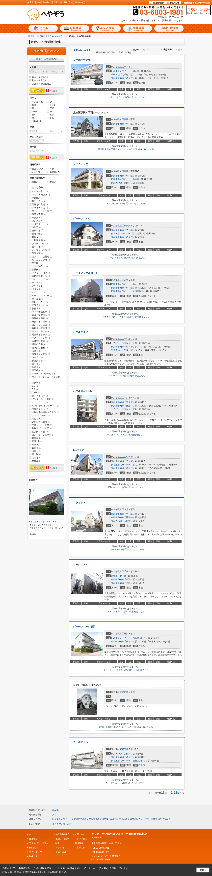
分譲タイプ (39, 230)
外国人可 (37, 253)
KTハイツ (78, 449)
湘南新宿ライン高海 (161, 819)
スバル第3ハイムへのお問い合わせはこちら (126, 434)
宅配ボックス (40, 408)
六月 (126, 509)
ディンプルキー (41, 415)
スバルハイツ (80, 331)
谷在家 (136, 179)
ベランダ (37, 289)
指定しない (37, 168)
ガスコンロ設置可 (42, 256)
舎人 (135, 284)
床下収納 (37, 370)
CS (35, 386)
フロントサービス (42, 425)
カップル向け (40, 266)
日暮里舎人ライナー (121, 71)
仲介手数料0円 (62, 834)
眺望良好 (37, 237)
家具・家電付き (41, 315)
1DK (34, 105)
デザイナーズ (40, 208)
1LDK (52, 105)
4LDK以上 (37, 121)
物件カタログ (35, 856)
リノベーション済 (42, 211)
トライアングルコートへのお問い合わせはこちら (126, 316)
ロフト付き (39, 282)
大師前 (127, 183)
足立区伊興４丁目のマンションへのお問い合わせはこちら (126, 149)
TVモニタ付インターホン (45, 405)
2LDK (34, 111)
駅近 (57, 843)
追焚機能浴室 (40, 341)
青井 (135, 409)
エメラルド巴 (80, 164)
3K (51, 111)
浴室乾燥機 (39, 344)
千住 (126, 571)
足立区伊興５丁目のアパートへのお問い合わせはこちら (126, 727)
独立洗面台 (39, 360)
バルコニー (39, 292)
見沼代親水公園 (140, 291)
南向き (36, 457)
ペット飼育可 (40, 191)
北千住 (125, 74)
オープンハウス (41, 250)
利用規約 (33, 847)
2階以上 (37, 441)
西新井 (129, 78)
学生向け (37, 263)
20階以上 (38, 451)
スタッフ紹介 (81, 839)
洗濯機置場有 (40, 318)
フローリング (40, 279)
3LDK (52, 114)
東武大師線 (116, 183)
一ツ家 (127, 338)
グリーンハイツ (82, 218)
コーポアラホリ (82, 742)
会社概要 (33, 839)
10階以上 (38, 448)
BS (35, 389)
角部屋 (36, 461)
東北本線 (123, 819)
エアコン (37, 364)
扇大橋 (136, 71)
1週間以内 (55, 172)
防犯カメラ (39, 418)
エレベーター (40, 302)
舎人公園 (137, 233)
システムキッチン (42, 331)
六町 (135, 343)
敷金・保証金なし (40, 77)
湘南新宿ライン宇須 (139, 819)
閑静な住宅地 (40, 204)
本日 (52, 168)
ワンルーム (37, 102)
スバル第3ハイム (82, 390)
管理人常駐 (39, 234)
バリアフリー (40, 224)
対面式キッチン (41, 334)
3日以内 (36, 172)
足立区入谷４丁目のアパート (43, 521)
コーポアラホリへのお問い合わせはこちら (126, 783)
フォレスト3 (80, 564)
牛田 (128, 583)
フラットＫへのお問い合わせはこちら (126, 549)
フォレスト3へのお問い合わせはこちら (126, 611)
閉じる (203, 870)
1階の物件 (38, 444)
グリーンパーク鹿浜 (84, 626)
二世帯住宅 (39, 240)
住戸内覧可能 (40, 431)
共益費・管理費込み (41, 83)
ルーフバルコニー (42, 295)
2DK (52, 108)
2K (33, 108)
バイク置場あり (41, 312)
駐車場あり (39, 438)
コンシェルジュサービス (45, 435)
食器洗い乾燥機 (41, 328)
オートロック (40, 402)
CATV (36, 392)
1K (51, 102)
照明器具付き (40, 305)
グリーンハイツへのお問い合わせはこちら (126, 257)
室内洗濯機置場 (41, 276)
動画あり (54, 182)
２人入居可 (39, 220)
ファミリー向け (41, 273)
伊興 (126, 119)
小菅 (128, 579)
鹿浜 (126, 633)
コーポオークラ (82, 59)
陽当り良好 (39, 201)
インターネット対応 (43, 399)
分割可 (36, 227)
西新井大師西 (139, 638)
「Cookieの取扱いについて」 (34, 872)
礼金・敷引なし (39, 80)
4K (33, 118)
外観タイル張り (41, 321)
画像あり (36, 182)
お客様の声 (80, 847)
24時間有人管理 (41, 422)
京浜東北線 (94, 819)
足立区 (121, 66)
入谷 (126, 280)
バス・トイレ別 (41, 338)
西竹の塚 (128, 456)
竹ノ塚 (129, 124)
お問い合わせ (81, 834)
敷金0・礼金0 (62, 839)
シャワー (37, 357)
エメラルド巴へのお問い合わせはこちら (125, 203)
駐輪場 (36, 308)
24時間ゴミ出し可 (42, 428)
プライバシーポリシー (40, 843)
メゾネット (39, 286)
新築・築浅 (60, 852)
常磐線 (114, 576)
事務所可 (37, 217)
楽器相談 (37, 198)
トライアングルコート (85, 273)
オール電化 (39, 299)
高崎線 (113, 819)
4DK (52, 118)
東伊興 (127, 225)
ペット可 (59, 847)
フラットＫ (79, 502)
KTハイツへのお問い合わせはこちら (125, 487)
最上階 (36, 454)
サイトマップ (35, 852)
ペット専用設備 (41, 195)
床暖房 (36, 367)
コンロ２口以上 (41, 325)
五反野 (129, 402)
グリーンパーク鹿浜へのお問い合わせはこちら (126, 670)
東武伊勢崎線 (117, 78)
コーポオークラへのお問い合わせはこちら (126, 97)
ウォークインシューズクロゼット (46, 378)
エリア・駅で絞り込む (46, 59)
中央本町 (128, 397)
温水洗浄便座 (40, 347)
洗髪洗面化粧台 (41, 354)
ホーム (32, 834)
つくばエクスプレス (121, 343)
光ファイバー (40, 396)
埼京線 (105, 819)
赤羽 (69, 824)
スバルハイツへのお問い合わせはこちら (125, 375)
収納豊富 (37, 383)
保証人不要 (39, 214)
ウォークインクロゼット (45, 373)
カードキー (39, 247)
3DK (34, 114)
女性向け (37, 269)
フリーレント (40, 243)
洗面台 (36, 351)
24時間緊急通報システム (45, 412)
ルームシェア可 (41, 260)
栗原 (126, 749)
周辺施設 (79, 843)
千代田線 (115, 74)
